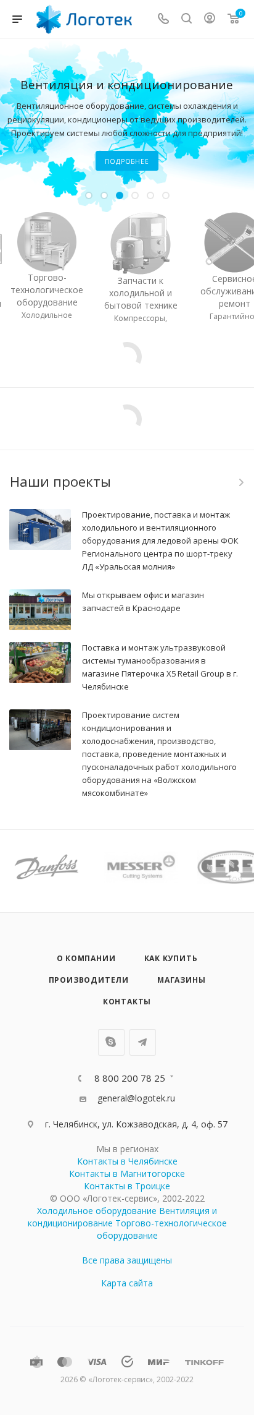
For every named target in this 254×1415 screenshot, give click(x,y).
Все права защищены (127, 1260)
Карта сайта (127, 1283)
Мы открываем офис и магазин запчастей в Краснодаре (143, 601)
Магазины (181, 980)
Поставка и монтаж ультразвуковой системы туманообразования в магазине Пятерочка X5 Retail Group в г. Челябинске (160, 667)
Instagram (111, 1042)
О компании (86, 958)
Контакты (127, 1001)
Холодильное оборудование (97, 1210)
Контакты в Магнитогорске (127, 1173)
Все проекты (240, 482)
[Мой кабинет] (209, 19)
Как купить (171, 958)
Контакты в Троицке (127, 1186)
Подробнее (127, 161)
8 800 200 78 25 (129, 1078)
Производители (89, 980)
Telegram (142, 1042)
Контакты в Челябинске (127, 1161)
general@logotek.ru (136, 1098)
